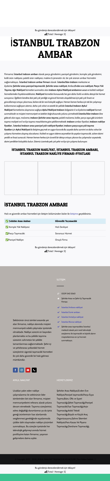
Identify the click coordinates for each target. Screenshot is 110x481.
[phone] (34, 370)
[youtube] (27, 370)
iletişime (74, 213)
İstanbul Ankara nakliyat (72, 307)
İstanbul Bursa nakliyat (71, 322)
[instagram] (21, 370)
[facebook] (15, 370)
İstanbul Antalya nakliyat (72, 317)
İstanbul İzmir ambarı (70, 312)
